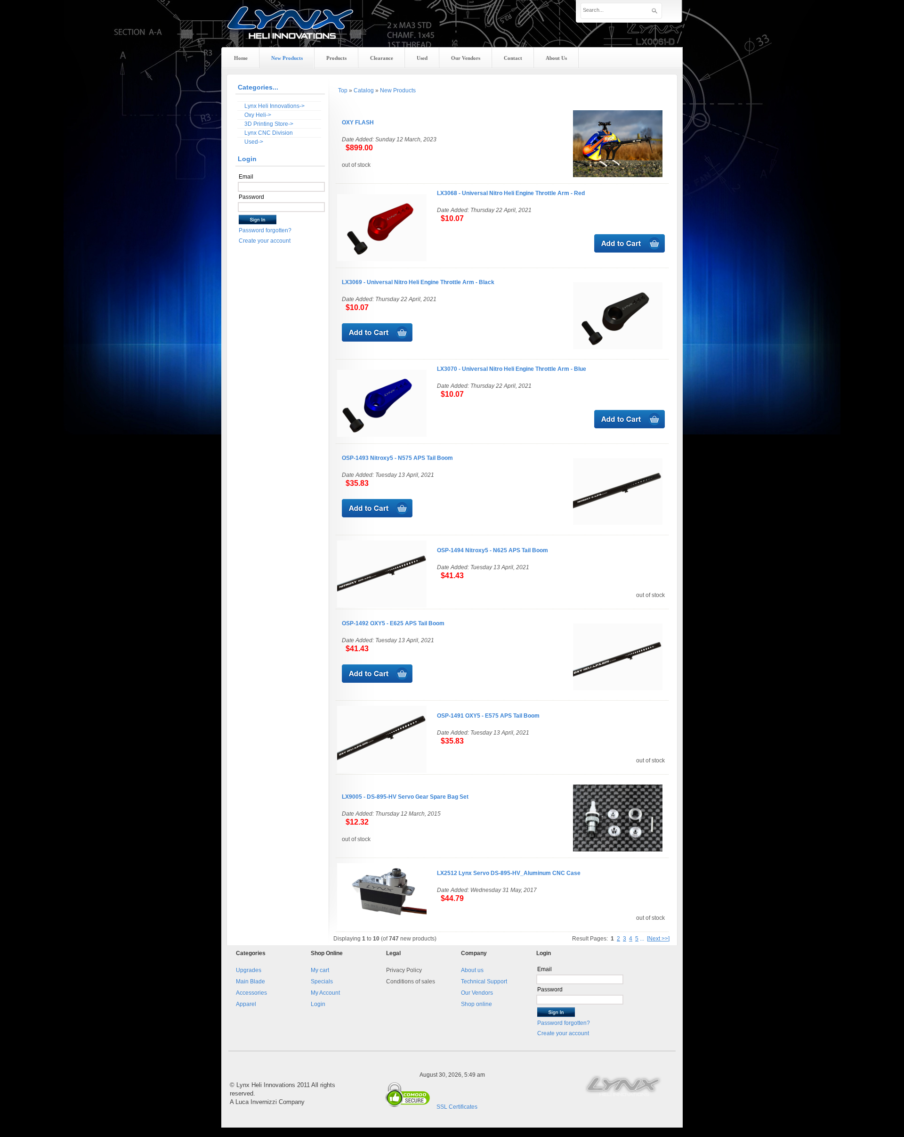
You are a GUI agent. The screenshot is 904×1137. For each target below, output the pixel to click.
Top (342, 90)
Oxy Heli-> (257, 115)
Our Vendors (477, 993)
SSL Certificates (456, 1107)
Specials (322, 981)
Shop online (476, 1004)
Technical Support (484, 981)
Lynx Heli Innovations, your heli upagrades (290, 30)
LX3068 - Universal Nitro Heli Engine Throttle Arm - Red (511, 193)
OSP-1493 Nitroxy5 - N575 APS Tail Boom (397, 458)
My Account (325, 993)
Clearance (381, 58)
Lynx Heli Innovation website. (624, 1085)
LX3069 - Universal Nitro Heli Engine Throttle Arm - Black (418, 282)
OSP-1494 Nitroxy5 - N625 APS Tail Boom (492, 550)
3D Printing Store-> (268, 124)
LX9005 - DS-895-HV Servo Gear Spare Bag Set (405, 796)
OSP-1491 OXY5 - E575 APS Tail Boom (488, 715)
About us (472, 970)
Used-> (253, 142)
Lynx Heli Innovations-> (274, 106)
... (642, 938)
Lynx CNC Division (268, 133)
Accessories (251, 993)
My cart (320, 970)
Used (422, 58)
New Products (398, 90)
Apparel (246, 1004)
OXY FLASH (358, 122)
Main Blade (250, 981)
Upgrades (248, 970)
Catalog (364, 90)
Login (318, 1004)
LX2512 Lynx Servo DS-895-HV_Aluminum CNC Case (509, 873)
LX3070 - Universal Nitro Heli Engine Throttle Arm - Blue (511, 369)
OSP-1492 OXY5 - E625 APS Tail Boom (393, 623)
